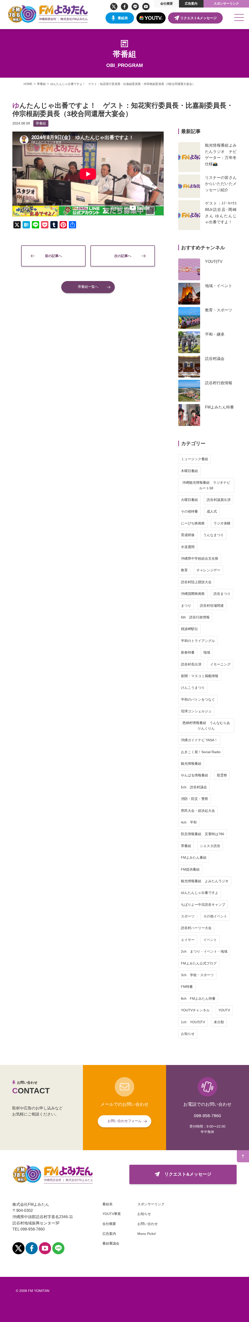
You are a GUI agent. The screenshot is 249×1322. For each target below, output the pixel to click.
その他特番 (189, 511)
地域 (206, 652)
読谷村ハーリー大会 (196, 928)
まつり (186, 605)
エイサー (188, 940)
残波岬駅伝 (189, 629)
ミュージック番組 (194, 459)
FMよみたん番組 (193, 857)
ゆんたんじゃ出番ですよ (199, 893)
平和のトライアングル (198, 641)
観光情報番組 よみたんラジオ (205, 881)
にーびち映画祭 (193, 523)
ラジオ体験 (222, 523)
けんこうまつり (193, 688)
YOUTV (224, 1010)
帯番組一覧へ (88, 287)
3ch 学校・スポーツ (197, 975)
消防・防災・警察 (194, 799)
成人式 (212, 511)
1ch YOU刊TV (193, 1022)
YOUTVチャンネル (195, 1010)
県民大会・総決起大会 (198, 811)
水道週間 (188, 547)
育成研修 (188, 535)
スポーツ (188, 916)
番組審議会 (110, 1243)
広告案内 (191, 3)
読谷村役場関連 (212, 605)
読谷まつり (222, 594)
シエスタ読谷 (210, 846)
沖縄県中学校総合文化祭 (199, 558)
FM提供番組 (190, 869)
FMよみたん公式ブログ (199, 963)
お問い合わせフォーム (124, 1121)
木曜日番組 (189, 471)
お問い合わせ (147, 1224)
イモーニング (220, 664)
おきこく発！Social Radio (201, 752)
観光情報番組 (191, 763)
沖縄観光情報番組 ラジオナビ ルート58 (207, 485)
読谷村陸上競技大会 (196, 582)
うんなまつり (213, 535)
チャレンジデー (208, 570)
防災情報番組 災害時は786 (202, 834)
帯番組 (41, 123)
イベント (210, 940)
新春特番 (188, 652)
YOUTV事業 (111, 1214)
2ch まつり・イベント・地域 (204, 951)
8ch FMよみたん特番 (198, 998)
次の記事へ (122, 256)
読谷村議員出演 (219, 500)
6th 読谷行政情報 (195, 617)
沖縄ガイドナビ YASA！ (199, 740)
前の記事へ (53, 256)
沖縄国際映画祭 (193, 594)
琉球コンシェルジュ (196, 711)
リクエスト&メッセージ (198, 18)
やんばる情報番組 (194, 775)
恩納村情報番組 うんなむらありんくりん (206, 725)
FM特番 (187, 987)
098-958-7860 (207, 1115)
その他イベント (215, 916)
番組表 (123, 18)
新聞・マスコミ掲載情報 (199, 676)
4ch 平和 (189, 822)
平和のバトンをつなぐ (198, 699)
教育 (184, 570)
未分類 (219, 1022)
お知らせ (188, 1034)
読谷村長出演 (191, 664)
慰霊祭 (222, 775)
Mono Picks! (146, 1234)
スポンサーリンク (226, 3)
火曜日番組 (189, 500)
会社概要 (166, 3)
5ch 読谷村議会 (194, 787)
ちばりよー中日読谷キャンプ (203, 904)
